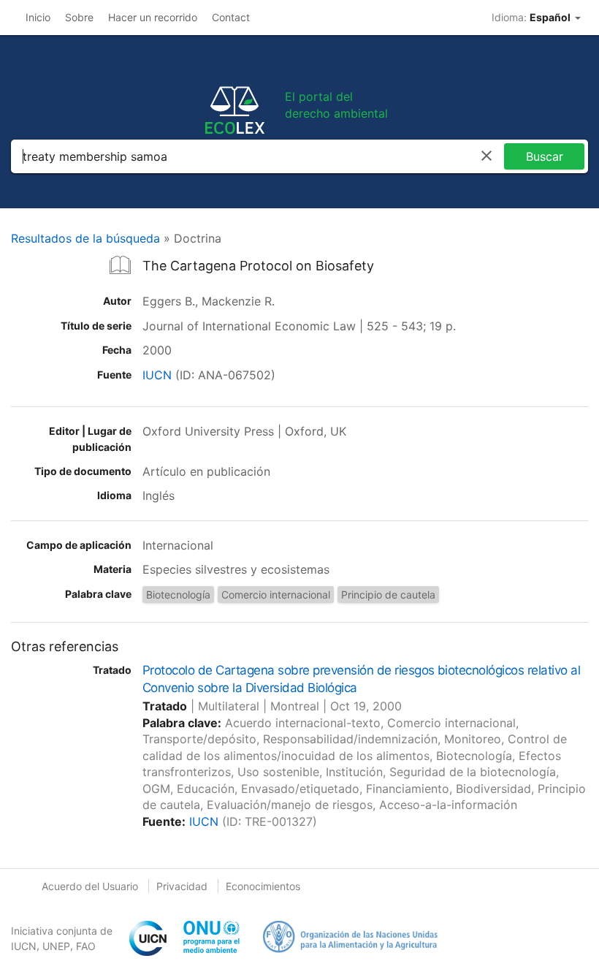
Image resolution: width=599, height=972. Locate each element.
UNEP (56, 946)
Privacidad (181, 886)
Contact (231, 17)
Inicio (38, 17)
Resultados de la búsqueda (85, 238)
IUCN (157, 375)
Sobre (79, 17)
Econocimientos (263, 886)
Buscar (544, 156)
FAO (86, 946)
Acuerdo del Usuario (90, 886)
